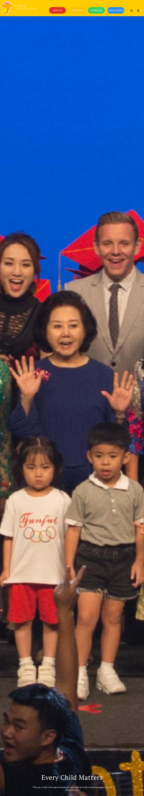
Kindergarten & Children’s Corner (26, 9)
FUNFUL (20, 5)
